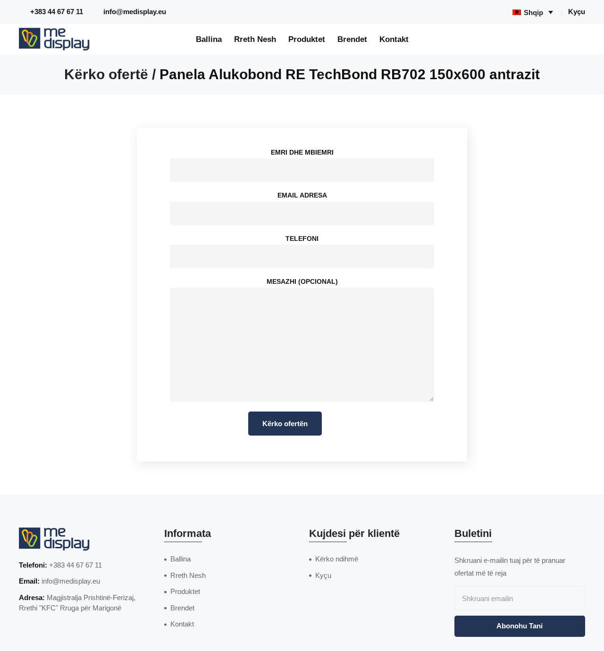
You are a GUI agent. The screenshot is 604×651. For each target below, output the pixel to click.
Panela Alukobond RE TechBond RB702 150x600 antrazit (349, 74)
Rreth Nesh (255, 39)
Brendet (352, 39)
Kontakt (394, 39)
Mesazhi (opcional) (302, 281)
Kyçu (576, 12)
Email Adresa (302, 195)
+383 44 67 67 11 (56, 12)
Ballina (209, 39)
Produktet (306, 39)
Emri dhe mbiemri (302, 152)
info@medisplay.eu (134, 12)
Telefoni (302, 238)
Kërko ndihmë (336, 559)
